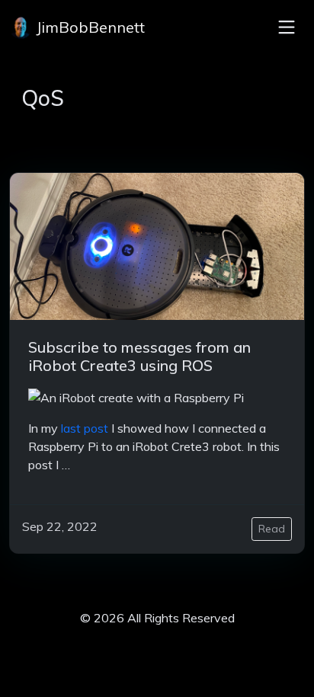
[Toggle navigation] (286, 27)
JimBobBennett (88, 27)
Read (271, 529)
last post (84, 428)
